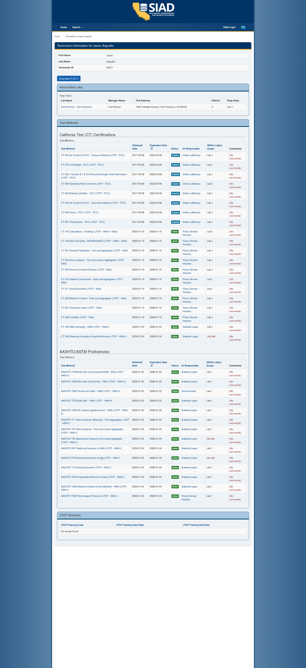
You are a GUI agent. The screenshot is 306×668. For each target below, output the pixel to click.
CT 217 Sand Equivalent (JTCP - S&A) (81, 288)
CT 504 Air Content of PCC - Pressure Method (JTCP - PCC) (93, 155)
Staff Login (229, 27)
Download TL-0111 (68, 78)
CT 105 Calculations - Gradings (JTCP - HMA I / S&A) (89, 231)
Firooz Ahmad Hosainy (190, 233)
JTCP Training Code (72, 525)
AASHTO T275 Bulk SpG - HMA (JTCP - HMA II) (86, 400)
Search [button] (76, 27)
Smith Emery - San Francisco (76, 106)
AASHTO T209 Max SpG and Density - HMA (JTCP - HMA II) (93, 381)
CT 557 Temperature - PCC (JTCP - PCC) (83, 221)
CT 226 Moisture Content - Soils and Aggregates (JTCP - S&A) (93, 298)
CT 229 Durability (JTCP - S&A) (77, 317)
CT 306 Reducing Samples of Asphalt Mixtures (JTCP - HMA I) (94, 336)
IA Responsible (191, 148)
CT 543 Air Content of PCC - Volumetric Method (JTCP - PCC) (93, 202)
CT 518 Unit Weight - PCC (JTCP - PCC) (82, 164)
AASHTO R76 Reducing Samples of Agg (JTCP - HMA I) (90, 457)
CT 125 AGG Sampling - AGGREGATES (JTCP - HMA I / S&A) (94, 240)
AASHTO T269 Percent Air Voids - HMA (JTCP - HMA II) (90, 391)
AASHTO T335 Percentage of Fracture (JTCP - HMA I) (89, 495)
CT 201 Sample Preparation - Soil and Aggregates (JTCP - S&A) (94, 250)
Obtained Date (137, 146)
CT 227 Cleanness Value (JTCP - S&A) (81, 307)
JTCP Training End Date (196, 525)
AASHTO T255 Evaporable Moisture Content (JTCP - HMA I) (92, 476)
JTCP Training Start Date (130, 525)
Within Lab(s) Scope (214, 146)
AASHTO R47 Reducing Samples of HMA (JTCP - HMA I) (91, 448)
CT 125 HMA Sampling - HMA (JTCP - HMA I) (85, 326)
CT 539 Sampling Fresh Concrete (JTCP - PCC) (86, 183)
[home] (243, 27)
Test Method (68, 148)
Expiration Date (158, 145)
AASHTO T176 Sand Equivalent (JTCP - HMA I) (86, 467)
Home (63, 27)
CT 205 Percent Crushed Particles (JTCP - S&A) (86, 269)
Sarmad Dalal (189, 391)
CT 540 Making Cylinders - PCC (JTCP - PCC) (85, 193)
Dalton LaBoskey (191, 155)
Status (174, 148)
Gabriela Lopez (190, 326)
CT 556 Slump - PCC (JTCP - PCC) (79, 212)
